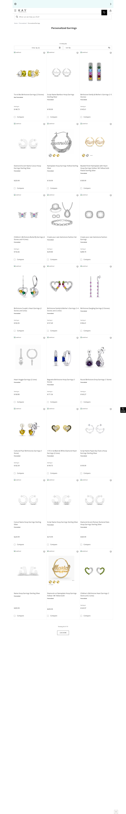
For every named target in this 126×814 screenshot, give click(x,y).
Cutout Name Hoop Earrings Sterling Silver (27, 523)
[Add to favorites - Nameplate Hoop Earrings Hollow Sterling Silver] (77, 124)
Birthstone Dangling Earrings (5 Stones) (95, 308)
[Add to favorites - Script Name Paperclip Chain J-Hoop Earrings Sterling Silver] (110, 409)
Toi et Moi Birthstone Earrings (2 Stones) (29, 94)
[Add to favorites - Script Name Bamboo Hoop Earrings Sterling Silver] (77, 52)
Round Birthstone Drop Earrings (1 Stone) (95, 379)
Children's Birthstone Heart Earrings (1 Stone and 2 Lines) (94, 594)
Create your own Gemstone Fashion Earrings (93, 238)
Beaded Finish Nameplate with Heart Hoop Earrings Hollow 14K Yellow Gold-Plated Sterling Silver (94, 168)
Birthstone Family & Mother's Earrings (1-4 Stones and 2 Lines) (63, 309)
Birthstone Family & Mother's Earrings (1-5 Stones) (96, 95)
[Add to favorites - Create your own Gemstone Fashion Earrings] (110, 195)
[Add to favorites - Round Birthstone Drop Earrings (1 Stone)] (110, 337)
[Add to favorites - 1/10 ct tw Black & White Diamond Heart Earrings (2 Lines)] (77, 409)
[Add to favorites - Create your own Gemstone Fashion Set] (77, 195)
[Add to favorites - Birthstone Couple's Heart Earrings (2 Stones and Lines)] (44, 266)
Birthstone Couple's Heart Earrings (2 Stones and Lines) (28, 309)
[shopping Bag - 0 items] (111, 11)
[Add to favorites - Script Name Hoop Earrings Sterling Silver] (77, 480)
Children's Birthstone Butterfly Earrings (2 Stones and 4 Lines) (29, 238)
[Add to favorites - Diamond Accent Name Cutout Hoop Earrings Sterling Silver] (44, 124)
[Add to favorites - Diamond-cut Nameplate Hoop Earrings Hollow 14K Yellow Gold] (77, 551)
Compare (20, 117)
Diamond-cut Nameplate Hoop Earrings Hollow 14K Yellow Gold (62, 594)
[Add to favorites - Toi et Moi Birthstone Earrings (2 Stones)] (44, 52)
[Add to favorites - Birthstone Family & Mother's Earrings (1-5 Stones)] (110, 52)
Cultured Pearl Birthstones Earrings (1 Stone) (28, 452)
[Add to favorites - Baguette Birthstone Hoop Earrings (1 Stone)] (77, 337)
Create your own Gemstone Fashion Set (62, 237)
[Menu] (15, 10)
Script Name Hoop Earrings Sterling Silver (62, 522)
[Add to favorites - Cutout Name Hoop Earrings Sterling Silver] (44, 480)
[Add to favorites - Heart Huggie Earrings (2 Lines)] (44, 337)
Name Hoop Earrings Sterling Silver (27, 593)
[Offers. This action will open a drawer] (104, 12)
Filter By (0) (36, 48)
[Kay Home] (22, 10)
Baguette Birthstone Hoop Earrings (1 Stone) (61, 380)
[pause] (15, 4)
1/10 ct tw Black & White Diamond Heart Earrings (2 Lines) (62, 452)
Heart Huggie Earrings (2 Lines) (25, 379)
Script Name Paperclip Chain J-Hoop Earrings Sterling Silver (93, 452)
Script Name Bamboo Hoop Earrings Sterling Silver (60, 95)
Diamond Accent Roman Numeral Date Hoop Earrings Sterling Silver (94, 523)
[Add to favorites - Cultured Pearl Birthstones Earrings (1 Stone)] (44, 409)
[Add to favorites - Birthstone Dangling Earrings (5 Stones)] (110, 266)
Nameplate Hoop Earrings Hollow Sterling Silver (62, 167)
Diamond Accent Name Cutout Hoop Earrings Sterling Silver (27, 167)
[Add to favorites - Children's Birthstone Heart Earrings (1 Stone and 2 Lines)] (110, 551)
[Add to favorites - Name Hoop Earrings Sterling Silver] (44, 551)
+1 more (51, 584)
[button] (110, 4)
